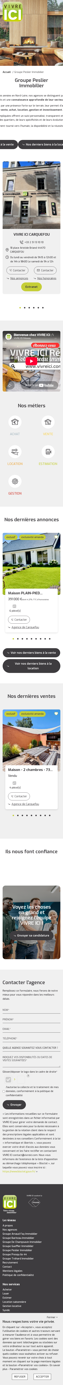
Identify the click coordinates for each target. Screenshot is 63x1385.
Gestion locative (12, 1306)
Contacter (19, 270)
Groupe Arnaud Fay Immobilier (20, 1234)
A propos (8, 1225)
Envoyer (16, 1105)
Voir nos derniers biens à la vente (33, 653)
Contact (7, 1266)
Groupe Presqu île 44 (15, 1254)
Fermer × (52, 1317)
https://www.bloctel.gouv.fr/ (19, 1171)
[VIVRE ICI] (13, 11)
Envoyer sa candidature (33, 935)
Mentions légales (12, 1271)
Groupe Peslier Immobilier (17, 1250)
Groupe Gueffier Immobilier (18, 1246)
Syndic (6, 1310)
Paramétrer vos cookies (23, 1369)
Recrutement (10, 1262)
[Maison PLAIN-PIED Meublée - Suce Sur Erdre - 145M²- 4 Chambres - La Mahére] (31, 564)
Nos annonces (19, 278)
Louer (6, 1293)
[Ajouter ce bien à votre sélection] (56, 537)
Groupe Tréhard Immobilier (18, 1258)
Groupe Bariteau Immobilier (18, 1238)
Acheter (7, 1289)
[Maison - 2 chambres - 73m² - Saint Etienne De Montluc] (31, 740)
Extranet (31, 287)
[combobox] (31, 1048)
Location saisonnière (14, 1302)
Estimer (7, 1297)
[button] (31, 235)
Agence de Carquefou (25, 627)
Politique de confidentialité (18, 1275)
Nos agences (10, 1229)
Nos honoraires (46, 278)
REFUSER (19, 1376)
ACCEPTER (42, 1376)
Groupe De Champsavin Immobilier (22, 1242)
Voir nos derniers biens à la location (33, 666)
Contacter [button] (47, 270)
